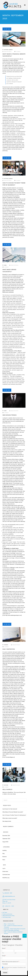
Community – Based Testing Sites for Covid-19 (14, 928)
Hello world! (7, 789)
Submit (5, 972)
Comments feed (6, 874)
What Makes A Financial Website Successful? (13, 812)
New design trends (10, 415)
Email (4, 955)
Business (10, 49)
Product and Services (7, 914)
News (5, 265)
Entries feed (5, 871)
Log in (4, 868)
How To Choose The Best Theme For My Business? (14, 815)
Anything (6, 49)
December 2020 (6, 835)
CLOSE (24, 935)
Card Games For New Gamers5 (10, 809)
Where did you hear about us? (10, 961)
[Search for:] (15, 799)
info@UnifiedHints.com (10, 896)
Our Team (5, 912)
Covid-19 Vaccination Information (11, 930)
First (3, 952)
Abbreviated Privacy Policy (9, 915)
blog (3, 853)
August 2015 (5, 841)
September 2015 (6, 838)
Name (4, 948)
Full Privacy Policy (7, 917)
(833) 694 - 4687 (8, 893)
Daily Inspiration (9, 649)
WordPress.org (6, 877)
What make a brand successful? (10, 818)
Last (15, 952)
